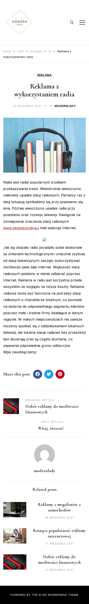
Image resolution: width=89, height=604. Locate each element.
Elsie (43, 594)
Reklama (44, 75)
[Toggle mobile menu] (82, 22)
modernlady (65, 106)
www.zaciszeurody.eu (21, 228)
